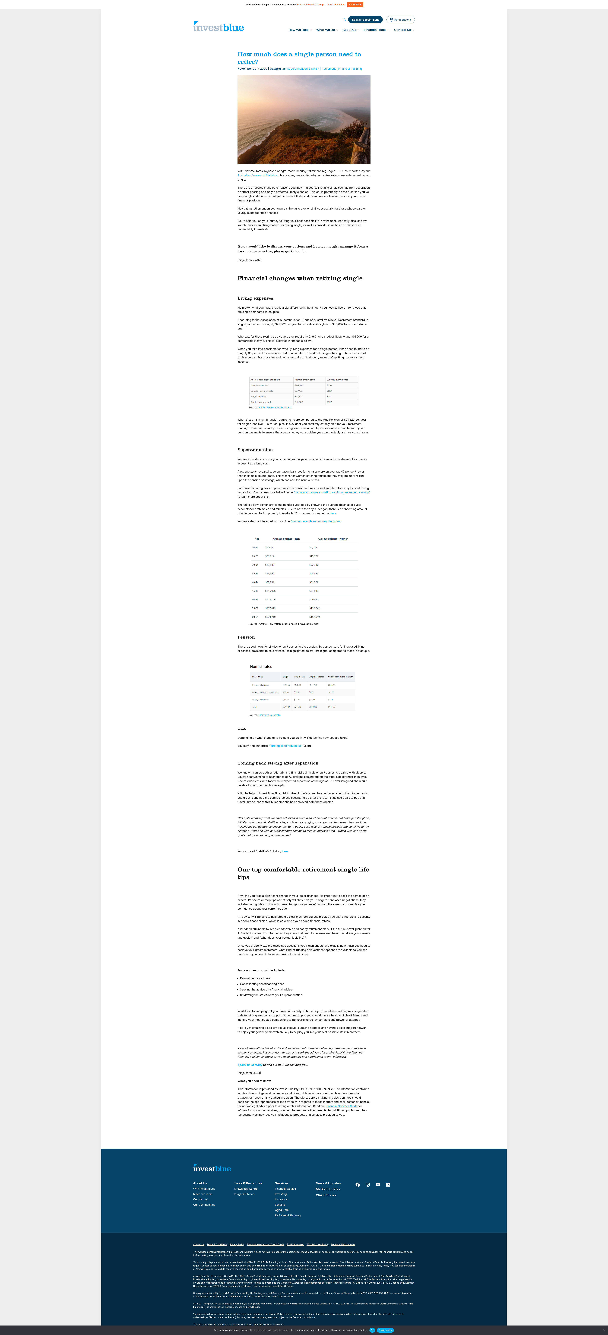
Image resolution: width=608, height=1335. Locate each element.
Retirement (329, 68)
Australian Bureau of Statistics (257, 175)
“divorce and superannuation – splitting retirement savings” (332, 492)
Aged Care (282, 1210)
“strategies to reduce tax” (286, 745)
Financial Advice (285, 1188)
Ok (372, 1330)
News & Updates (328, 1183)
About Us (200, 1183)
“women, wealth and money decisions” (316, 521)
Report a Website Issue (343, 1244)
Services (281, 1183)
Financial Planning (350, 68)
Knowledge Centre (246, 1188)
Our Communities (204, 1204)
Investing (281, 1194)
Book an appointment (365, 19)
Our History (200, 1199)
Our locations (402, 19)
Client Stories (326, 1195)
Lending (280, 1204)
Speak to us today (250, 1064)
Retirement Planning (288, 1215)
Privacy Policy (237, 1244)
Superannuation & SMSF (303, 68)
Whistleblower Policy (317, 1244)
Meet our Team (202, 1194)
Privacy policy (385, 1330)
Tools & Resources (248, 1183)
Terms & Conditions (217, 1244)
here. (333, 513)
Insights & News (244, 1194)
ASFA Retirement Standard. (275, 407)
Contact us (198, 1244)
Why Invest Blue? (204, 1188)
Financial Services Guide (342, 1106)
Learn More (355, 4)
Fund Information (295, 1244)
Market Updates (328, 1189)
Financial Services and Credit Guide (265, 1244)
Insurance (281, 1199)
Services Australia (270, 715)
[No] (604, 1330)
